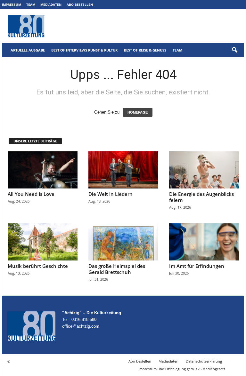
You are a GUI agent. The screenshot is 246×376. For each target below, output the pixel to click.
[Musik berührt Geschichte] (43, 241)
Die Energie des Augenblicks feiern (201, 197)
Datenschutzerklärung (204, 361)
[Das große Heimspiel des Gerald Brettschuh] (123, 241)
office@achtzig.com (80, 326)
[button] (234, 50)
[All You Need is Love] (43, 169)
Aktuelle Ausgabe (28, 50)
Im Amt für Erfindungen (196, 266)
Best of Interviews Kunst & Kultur (84, 50)
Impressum (11, 4)
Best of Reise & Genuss (145, 50)
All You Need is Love (31, 194)
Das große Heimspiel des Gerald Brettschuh (116, 269)
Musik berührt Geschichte (38, 266)
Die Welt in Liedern (110, 194)
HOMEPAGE (137, 112)
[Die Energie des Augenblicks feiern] (204, 169)
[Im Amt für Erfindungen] (204, 241)
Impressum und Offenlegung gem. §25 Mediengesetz (181, 368)
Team (30, 4)
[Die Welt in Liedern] (123, 169)
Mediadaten (51, 4)
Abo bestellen (80, 4)
